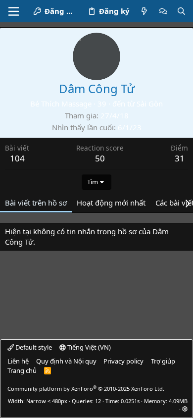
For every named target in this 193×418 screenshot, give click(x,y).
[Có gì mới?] (144, 11)
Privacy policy (123, 361)
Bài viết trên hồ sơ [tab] (36, 203)
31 (180, 158)
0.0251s (130, 401)
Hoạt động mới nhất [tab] (111, 203)
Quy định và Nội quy (66, 361)
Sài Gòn (150, 103)
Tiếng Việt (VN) (88, 347)
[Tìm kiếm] (181, 11)
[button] (185, 409)
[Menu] (13, 11)
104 (17, 158)
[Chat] (163, 11)
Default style (33, 347)
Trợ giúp (163, 361)
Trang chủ (22, 370)
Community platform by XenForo (85, 388)
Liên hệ (18, 361)
